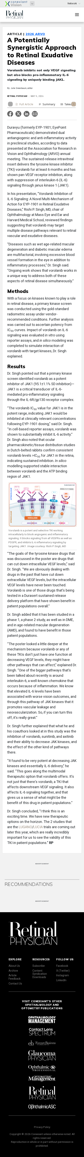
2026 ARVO (35, 34)
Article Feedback (15, 977)
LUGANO (25, 827)
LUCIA (38, 827)
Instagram (62, 975)
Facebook (62, 965)
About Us (14, 965)
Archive (13, 970)
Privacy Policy (42, 1127)
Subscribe (38, 965)
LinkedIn (61, 980)
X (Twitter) (63, 970)
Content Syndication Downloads (39, 974)
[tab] (24, 105)
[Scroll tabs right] (73, 104)
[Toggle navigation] (77, 15)
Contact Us (15, 983)
